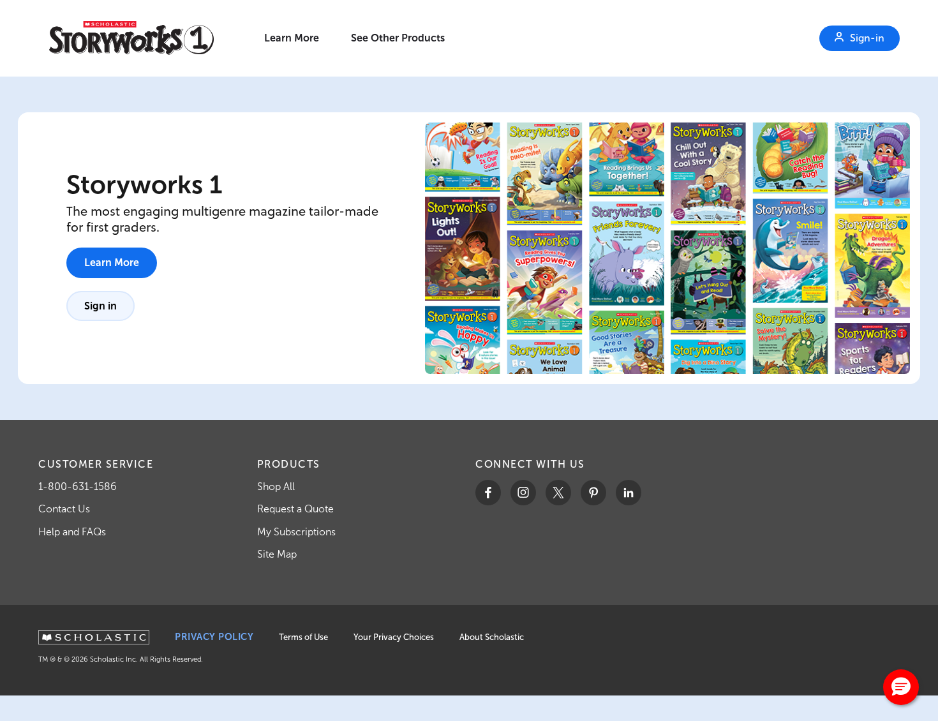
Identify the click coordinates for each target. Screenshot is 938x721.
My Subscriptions (296, 531)
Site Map (277, 554)
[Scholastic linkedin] (628, 492)
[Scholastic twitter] (558, 492)
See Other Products (398, 38)
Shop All (276, 486)
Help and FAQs (72, 531)
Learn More (291, 38)
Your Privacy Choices (394, 637)
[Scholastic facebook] (488, 492)
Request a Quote (295, 508)
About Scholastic (491, 637)
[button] (901, 687)
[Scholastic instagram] (523, 492)
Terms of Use (303, 637)
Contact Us (64, 508)
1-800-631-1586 (77, 486)
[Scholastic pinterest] (593, 492)
